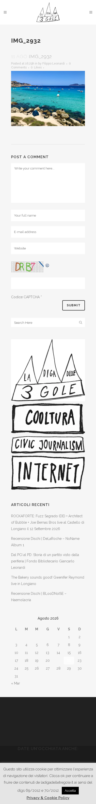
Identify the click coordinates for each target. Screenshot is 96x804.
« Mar (15, 683)
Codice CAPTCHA (25, 297)
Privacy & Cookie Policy (48, 798)
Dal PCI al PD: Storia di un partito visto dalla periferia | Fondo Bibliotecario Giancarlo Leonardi (45, 561)
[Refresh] (47, 265)
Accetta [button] (70, 790)
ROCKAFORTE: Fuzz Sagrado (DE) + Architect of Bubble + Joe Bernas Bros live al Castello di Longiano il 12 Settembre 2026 (47, 522)
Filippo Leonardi (53, 63)
